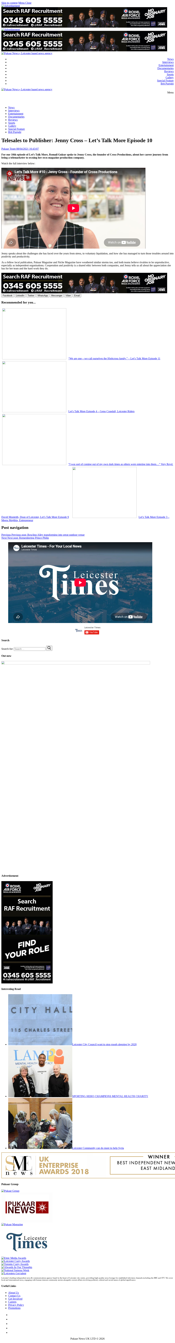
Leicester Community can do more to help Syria (98, 1148)
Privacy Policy (16, 1304)
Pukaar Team (8, 148)
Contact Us (14, 1295)
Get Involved (15, 1298)
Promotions (14, 1308)
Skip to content (9, 2)
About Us (13, 1292)
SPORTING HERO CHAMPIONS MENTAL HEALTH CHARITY (110, 1096)
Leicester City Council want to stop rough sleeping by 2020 (104, 1044)
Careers (12, 1301)
